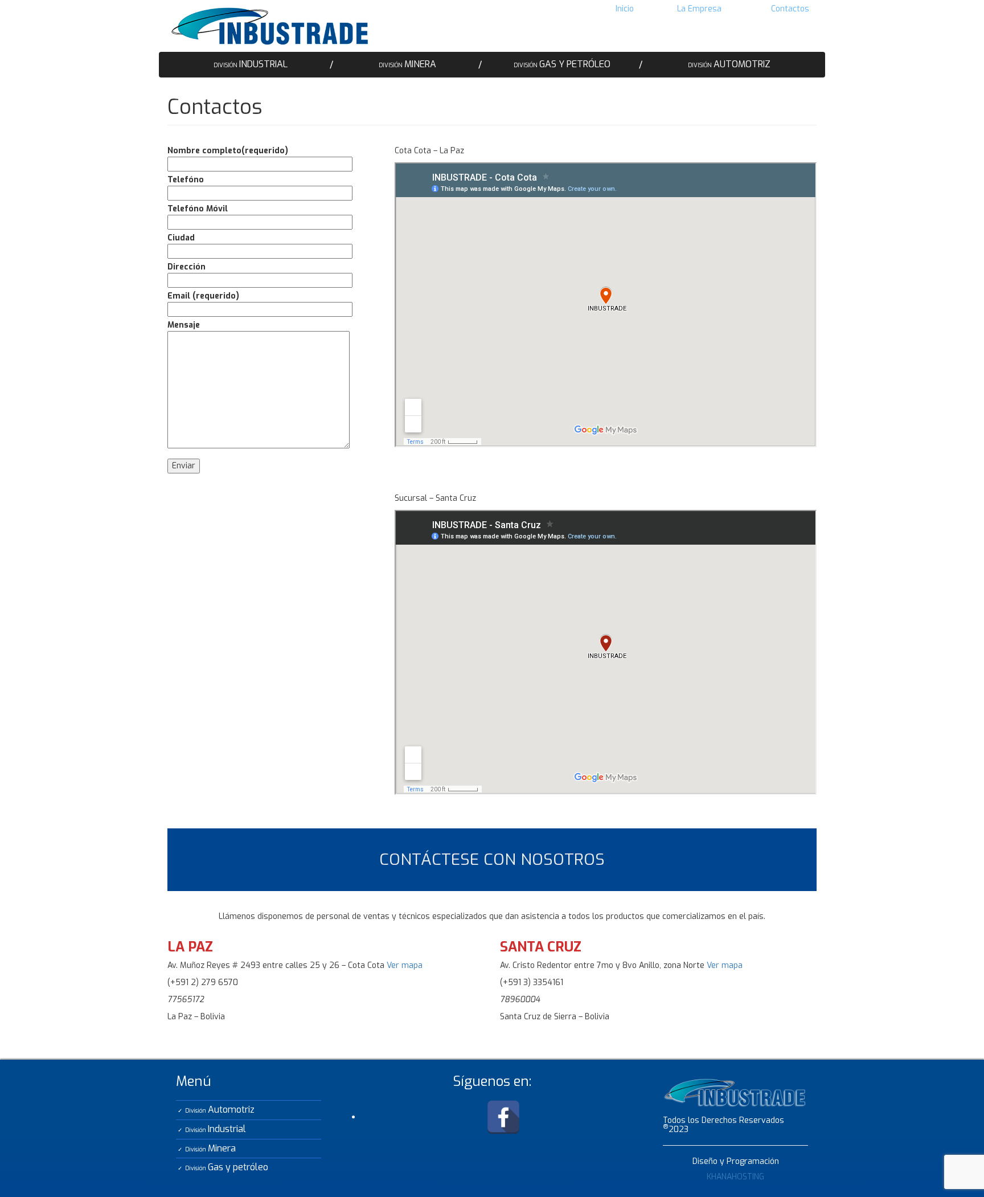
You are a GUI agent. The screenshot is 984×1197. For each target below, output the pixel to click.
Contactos (790, 8)
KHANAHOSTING (735, 1176)
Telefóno (185, 179)
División (251, 64)
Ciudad (181, 237)
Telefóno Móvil (197, 208)
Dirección (186, 267)
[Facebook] (503, 1117)
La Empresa (699, 8)
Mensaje (183, 325)
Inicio (625, 8)
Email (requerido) (203, 296)
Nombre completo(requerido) (227, 150)
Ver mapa (405, 965)
